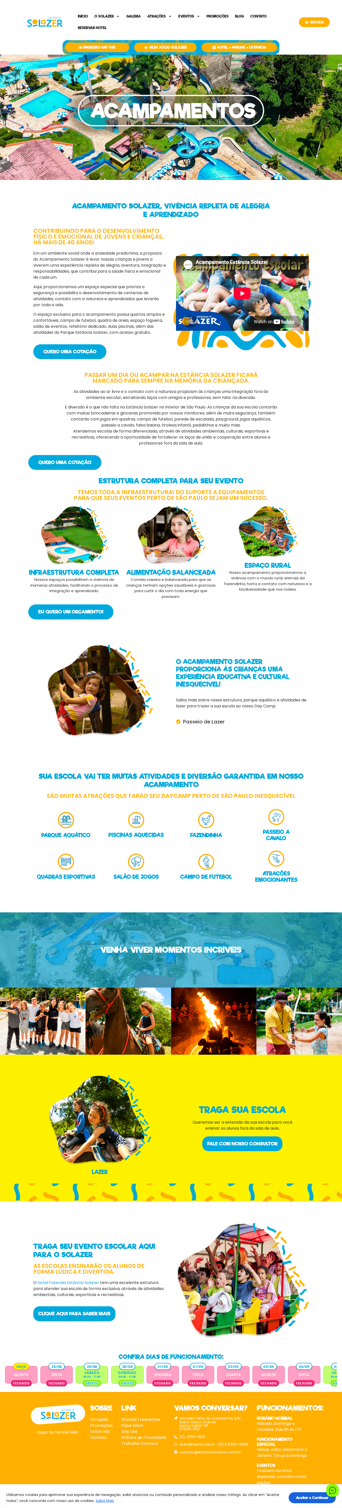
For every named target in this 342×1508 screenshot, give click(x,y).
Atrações (156, 16)
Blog (239, 16)
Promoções (218, 16)
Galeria (133, 16)
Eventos (186, 16)
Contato (258, 16)
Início (83, 16)
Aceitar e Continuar (312, 1497)
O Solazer (104, 16)
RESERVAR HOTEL (92, 28)
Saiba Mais (105, 1500)
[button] (6, 1022)
